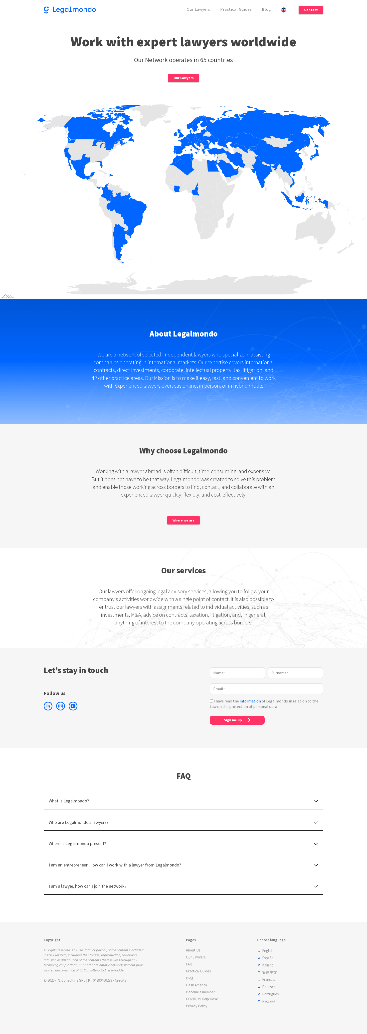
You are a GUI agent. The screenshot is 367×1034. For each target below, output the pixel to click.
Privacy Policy (196, 1006)
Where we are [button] (183, 520)
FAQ (189, 964)
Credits (120, 980)
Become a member (200, 992)
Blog (266, 9)
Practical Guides (236, 9)
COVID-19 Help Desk (202, 999)
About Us (193, 950)
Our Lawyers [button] (184, 78)
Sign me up (233, 720)
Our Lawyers (198, 9)
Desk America (196, 985)
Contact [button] (311, 9)
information (250, 700)
